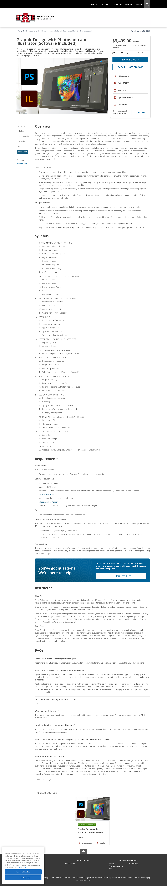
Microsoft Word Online (48, 494)
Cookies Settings (23, 878)
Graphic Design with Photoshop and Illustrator (90, 831)
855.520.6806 (22, 163)
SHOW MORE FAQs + (43, 779)
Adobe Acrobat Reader (48, 502)
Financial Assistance (116, 866)
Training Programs (29, 31)
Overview (21, 126)
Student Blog (133, 863)
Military (111, 863)
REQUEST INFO (139, 112)
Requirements (23, 136)
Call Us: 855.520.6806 (140, 31)
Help (110, 868)
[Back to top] (83, 860)
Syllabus (20, 131)
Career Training (69, 863)
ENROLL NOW (130, 59)
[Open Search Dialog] (147, 4)
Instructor (21, 141)
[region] (23, 866)
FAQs (19, 146)
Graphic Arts (42, 31)
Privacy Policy (87, 880)
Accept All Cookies (23, 872)
